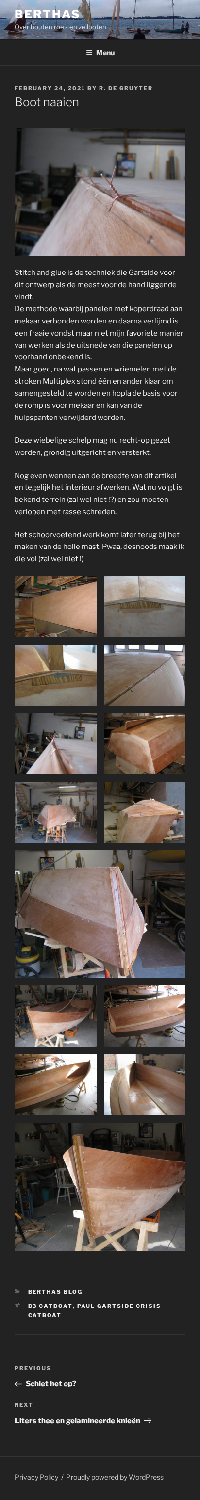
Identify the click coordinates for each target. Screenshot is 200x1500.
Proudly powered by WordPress (115, 1477)
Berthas (47, 14)
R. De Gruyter (126, 88)
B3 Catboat (50, 1306)
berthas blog (55, 1292)
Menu (105, 52)
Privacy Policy (36, 1477)
